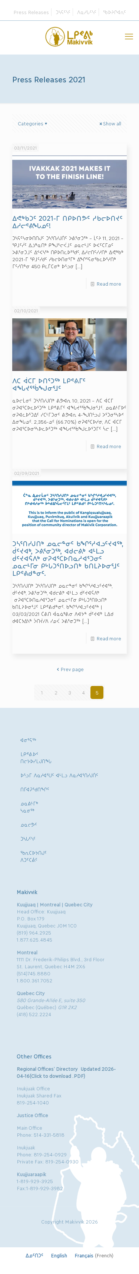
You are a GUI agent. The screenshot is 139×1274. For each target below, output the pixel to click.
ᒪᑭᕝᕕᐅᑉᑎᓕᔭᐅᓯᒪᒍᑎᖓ (36, 757)
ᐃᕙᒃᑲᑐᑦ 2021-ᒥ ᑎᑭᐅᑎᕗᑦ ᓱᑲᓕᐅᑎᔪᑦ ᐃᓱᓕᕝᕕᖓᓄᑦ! (67, 221)
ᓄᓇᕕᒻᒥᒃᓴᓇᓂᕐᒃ (29, 806)
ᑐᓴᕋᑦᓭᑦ (63, 12)
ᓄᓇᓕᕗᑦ (28, 824)
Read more (108, 283)
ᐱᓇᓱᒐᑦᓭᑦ (86, 12)
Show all (112, 123)
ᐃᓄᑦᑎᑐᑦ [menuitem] (34, 1255)
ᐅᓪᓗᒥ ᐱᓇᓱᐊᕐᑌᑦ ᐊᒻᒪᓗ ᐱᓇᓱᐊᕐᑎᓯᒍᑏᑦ (59, 775)
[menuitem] (34, 1255)
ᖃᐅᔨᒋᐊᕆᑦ (114, 12)
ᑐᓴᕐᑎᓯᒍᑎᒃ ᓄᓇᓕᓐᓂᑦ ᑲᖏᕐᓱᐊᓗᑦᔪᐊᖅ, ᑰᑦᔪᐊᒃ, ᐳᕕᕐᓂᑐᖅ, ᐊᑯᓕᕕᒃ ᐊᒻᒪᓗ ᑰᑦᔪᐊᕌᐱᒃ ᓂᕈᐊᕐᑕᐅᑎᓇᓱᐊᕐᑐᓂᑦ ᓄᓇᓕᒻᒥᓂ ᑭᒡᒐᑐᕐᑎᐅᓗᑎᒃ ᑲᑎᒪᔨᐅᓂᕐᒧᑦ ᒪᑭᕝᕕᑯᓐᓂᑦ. (67, 558)
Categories (30, 123)
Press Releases (31, 12)
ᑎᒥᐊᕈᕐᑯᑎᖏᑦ (34, 789)
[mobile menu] (129, 35)
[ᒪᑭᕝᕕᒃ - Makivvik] (69, 35)
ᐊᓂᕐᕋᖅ (28, 740)
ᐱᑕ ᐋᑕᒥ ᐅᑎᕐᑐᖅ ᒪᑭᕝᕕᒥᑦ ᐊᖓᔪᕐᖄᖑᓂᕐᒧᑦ (49, 384)
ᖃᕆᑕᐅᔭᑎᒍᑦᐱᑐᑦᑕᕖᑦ (33, 856)
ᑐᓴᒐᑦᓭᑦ (28, 838)
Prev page (72, 669)
